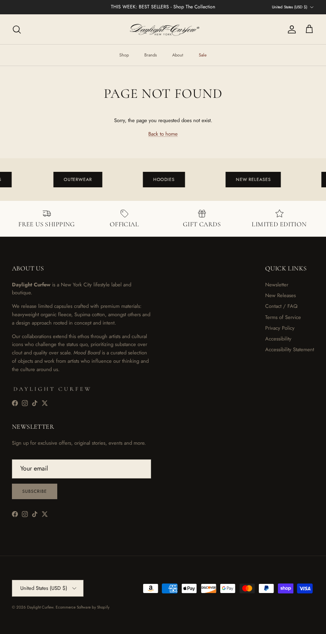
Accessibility (278, 338)
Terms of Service (283, 317)
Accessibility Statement (289, 349)
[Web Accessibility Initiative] (3, 625)
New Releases (280, 295)
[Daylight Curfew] (163, 29)
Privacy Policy (280, 328)
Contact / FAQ (281, 306)
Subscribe (34, 491)
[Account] (290, 29)
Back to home (163, 134)
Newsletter (276, 284)
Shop (124, 55)
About (177, 55)
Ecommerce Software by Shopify (82, 607)
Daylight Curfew (40, 607)
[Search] (16, 29)
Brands (150, 55)
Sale (203, 55)
